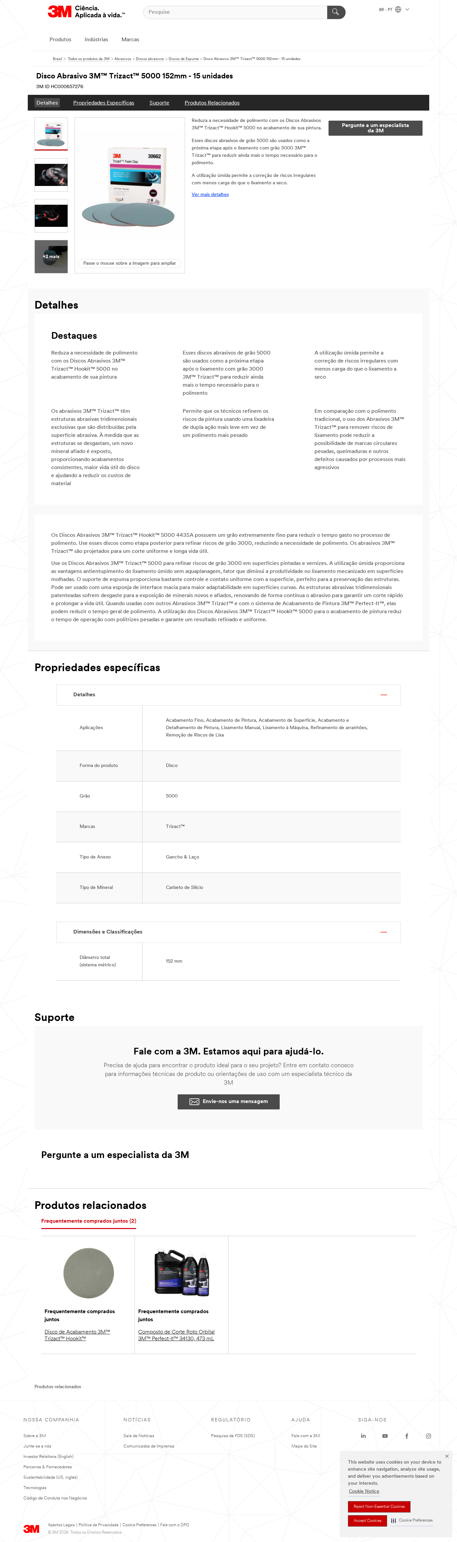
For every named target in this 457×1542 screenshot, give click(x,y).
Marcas (130, 40)
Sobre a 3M (34, 1436)
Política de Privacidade (98, 1525)
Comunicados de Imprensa (148, 1446)
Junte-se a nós (37, 1446)
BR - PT (386, 10)
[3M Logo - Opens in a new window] (86, 12)
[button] (412, 1520)
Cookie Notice (364, 1491)
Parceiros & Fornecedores (47, 1467)
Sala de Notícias (138, 1436)
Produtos (60, 40)
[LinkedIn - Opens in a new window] (363, 1436)
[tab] (88, 1221)
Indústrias (96, 40)
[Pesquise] (336, 12)
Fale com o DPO (174, 1525)
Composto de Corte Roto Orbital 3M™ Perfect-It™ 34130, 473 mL (176, 1336)
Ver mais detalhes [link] (210, 194)
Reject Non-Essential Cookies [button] (379, 1507)
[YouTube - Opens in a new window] (385, 1436)
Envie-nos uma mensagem (235, 1101)
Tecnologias (35, 1488)
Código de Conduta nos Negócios (55, 1498)
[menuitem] (47, 102)
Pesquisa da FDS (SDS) (233, 1436)
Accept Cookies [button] (367, 1521)
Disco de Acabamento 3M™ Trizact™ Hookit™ (77, 1336)
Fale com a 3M (305, 1436)
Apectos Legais (61, 1525)
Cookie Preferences (139, 1525)
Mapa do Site (304, 1446)
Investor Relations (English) (48, 1457)
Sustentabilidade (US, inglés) (50, 1477)
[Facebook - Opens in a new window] (407, 1436)
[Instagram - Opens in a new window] (429, 1436)
